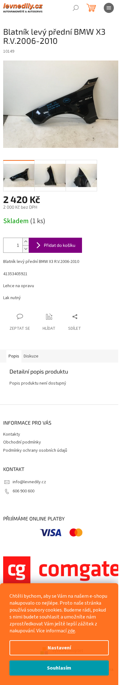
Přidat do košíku (59, 245)
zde (71, 630)
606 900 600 (23, 491)
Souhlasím (59, 668)
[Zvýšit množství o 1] (25, 241)
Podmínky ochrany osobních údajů (35, 450)
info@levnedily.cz (29, 482)
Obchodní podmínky (22, 442)
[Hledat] (75, 8)
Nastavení (59, 647)
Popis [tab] (14, 356)
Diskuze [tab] (31, 356)
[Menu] (108, 8)
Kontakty (11, 434)
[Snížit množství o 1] (25, 249)
